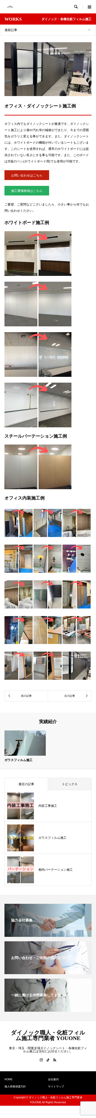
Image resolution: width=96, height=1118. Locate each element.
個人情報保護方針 (15, 1086)
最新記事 (11, 30)
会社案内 (53, 1079)
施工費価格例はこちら (26, 191)
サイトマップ (56, 1086)
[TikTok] (48, 1059)
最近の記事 (26, 784)
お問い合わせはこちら (26, 175)
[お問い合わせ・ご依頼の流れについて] (48, 972)
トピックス (69, 784)
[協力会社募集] (48, 935)
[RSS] (54, 1059)
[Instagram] (41, 1059)
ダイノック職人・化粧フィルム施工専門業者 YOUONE (48, 1035)
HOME (8, 1079)
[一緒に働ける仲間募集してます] (48, 1010)
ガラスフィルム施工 (18, 760)
